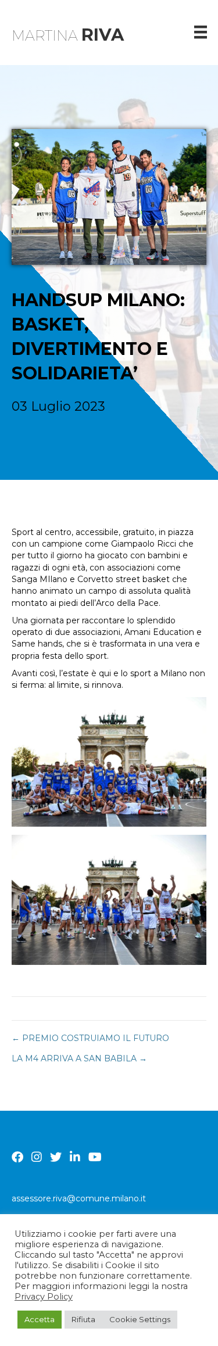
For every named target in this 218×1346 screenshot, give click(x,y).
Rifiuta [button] (83, 1319)
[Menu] (200, 31)
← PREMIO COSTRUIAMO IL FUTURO (90, 1038)
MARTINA (68, 35)
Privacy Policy (44, 1296)
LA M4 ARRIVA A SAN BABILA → (79, 1058)
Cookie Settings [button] (139, 1319)
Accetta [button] (39, 1319)
